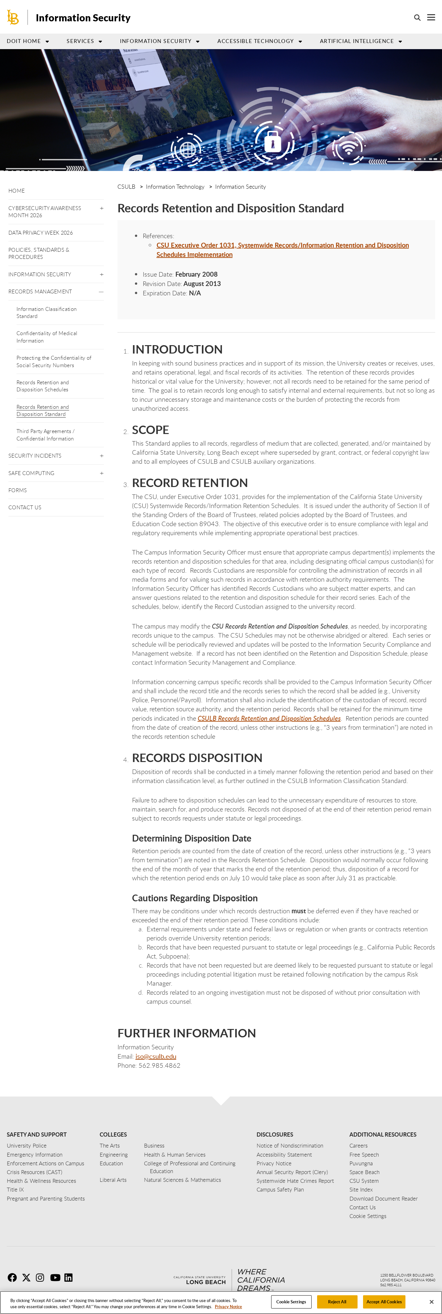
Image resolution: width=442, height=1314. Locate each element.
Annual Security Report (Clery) (292, 1172)
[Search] (414, 17)
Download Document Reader (383, 1198)
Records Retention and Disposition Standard (43, 410)
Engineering (114, 1154)
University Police (27, 1145)
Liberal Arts (113, 1179)
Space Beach (364, 1172)
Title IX (15, 1189)
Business (154, 1145)
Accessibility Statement (284, 1154)
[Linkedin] (70, 1277)
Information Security (83, 17)
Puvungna (361, 1163)
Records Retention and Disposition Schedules (43, 386)
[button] (102, 207)
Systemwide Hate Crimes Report (295, 1180)
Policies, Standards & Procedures (39, 253)
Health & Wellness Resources (41, 1180)
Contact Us (24, 507)
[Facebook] (13, 1277)
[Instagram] (42, 1277)
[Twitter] (28, 1277)
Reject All (337, 1302)
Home (16, 190)
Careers (358, 1145)
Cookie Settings (291, 1302)
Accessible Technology (255, 41)
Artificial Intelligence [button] (357, 41)
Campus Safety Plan (280, 1189)
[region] (221, 1302)
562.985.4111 (391, 1284)
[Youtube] (56, 1277)
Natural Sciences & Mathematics (182, 1179)
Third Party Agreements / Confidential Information (46, 435)
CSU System (364, 1180)
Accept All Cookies (384, 1302)
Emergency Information (34, 1154)
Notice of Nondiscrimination (290, 1145)
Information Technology (175, 186)
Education (111, 1163)
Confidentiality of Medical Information (47, 337)
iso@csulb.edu (156, 1056)
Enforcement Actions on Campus (45, 1163)
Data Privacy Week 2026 (40, 232)
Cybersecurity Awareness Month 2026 (44, 212)
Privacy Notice (228, 1307)
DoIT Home (24, 41)
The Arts (110, 1145)
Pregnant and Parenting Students (46, 1198)
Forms (17, 490)
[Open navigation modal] (428, 17)
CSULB (126, 186)
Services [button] (80, 41)
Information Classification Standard (47, 312)
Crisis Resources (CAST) (34, 1172)
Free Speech (364, 1154)
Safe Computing (31, 473)
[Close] (432, 1302)
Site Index (361, 1189)
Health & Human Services (174, 1154)
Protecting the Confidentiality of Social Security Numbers (54, 361)
